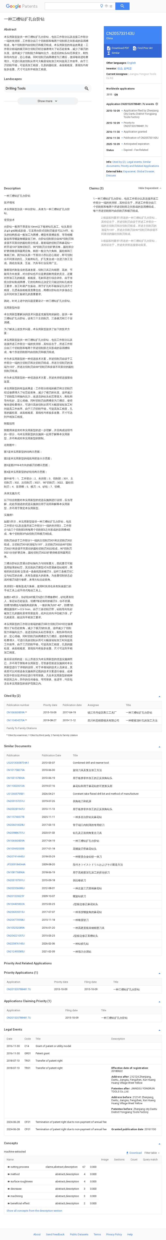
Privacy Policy (114, 1234)
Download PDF (120, 48)
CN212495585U (16, 951)
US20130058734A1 (18, 762)
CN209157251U (16, 801)
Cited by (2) (119, 161)
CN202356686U (16, 888)
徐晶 (120, 68)
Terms (97, 1234)
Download (135, 1152)
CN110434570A (16, 720)
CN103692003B (15, 848)
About (37, 1234)
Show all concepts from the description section (34, 1210)
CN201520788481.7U (19, 989)
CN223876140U (16, 943)
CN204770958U (16, 919)
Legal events (134, 161)
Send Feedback (55, 1234)
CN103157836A (16, 777)
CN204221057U (16, 935)
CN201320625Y (15, 896)
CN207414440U (16, 856)
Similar (115, 52)
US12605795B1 (15, 793)
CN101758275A (16, 770)
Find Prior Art (145, 48)
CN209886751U (16, 832)
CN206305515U (16, 911)
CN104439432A (16, 903)
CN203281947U (16, 808)
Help (130, 1234)
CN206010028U (16, 824)
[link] (18, 1166)
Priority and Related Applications (140, 165)
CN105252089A (16, 927)
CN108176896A (16, 872)
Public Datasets (79, 1234)
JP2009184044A (16, 864)
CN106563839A (16, 712)
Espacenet (129, 171)
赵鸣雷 (128, 68)
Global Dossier (145, 171)
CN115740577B (15, 816)
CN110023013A (16, 785)
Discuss (111, 175)
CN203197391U (16, 880)
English (131, 62)
